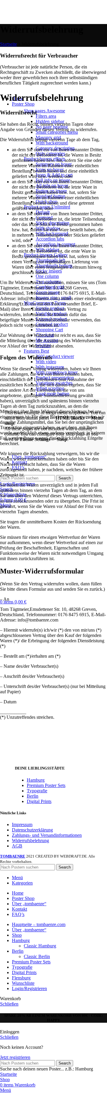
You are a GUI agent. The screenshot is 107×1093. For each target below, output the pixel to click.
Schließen (9, 1003)
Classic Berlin (37, 956)
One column (47, 276)
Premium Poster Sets (46, 785)
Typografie (37, 790)
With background (52, 142)
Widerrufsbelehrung (30, 840)
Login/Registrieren (29, 988)
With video (46, 361)
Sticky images (49, 270)
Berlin (32, 796)
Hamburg (36, 780)
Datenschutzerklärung (32, 829)
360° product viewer (55, 356)
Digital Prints (39, 801)
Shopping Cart (49, 329)
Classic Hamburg (40, 945)
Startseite (8, 44)
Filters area (46, 116)
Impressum (22, 824)
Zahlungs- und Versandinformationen (47, 835)
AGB (17, 845)
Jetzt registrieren (15, 1057)
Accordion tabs (50, 238)
